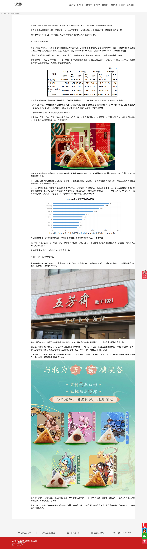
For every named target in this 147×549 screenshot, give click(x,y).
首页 (1, 13)
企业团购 (21, 541)
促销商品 (27, 541)
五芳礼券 (88, 5)
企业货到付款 (97, 533)
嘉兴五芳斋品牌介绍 (15, 13)
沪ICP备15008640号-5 (18, 545)
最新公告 (6, 13)
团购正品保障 (24, 533)
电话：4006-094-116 (122, 533)
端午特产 (97, 5)
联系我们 (34, 541)
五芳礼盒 (80, 5)
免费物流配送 (48, 533)
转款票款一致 (73, 533)
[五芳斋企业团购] (26, 5)
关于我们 (15, 541)
